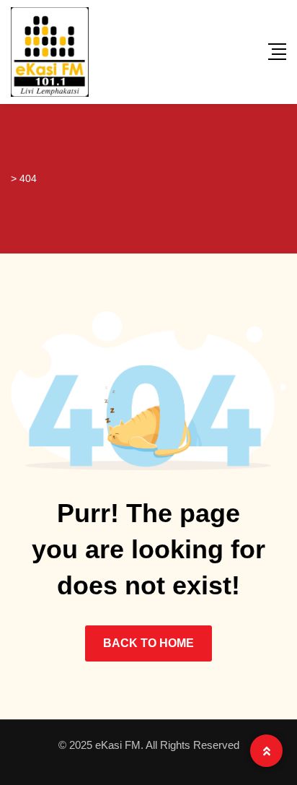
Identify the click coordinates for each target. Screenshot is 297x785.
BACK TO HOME (148, 643)
